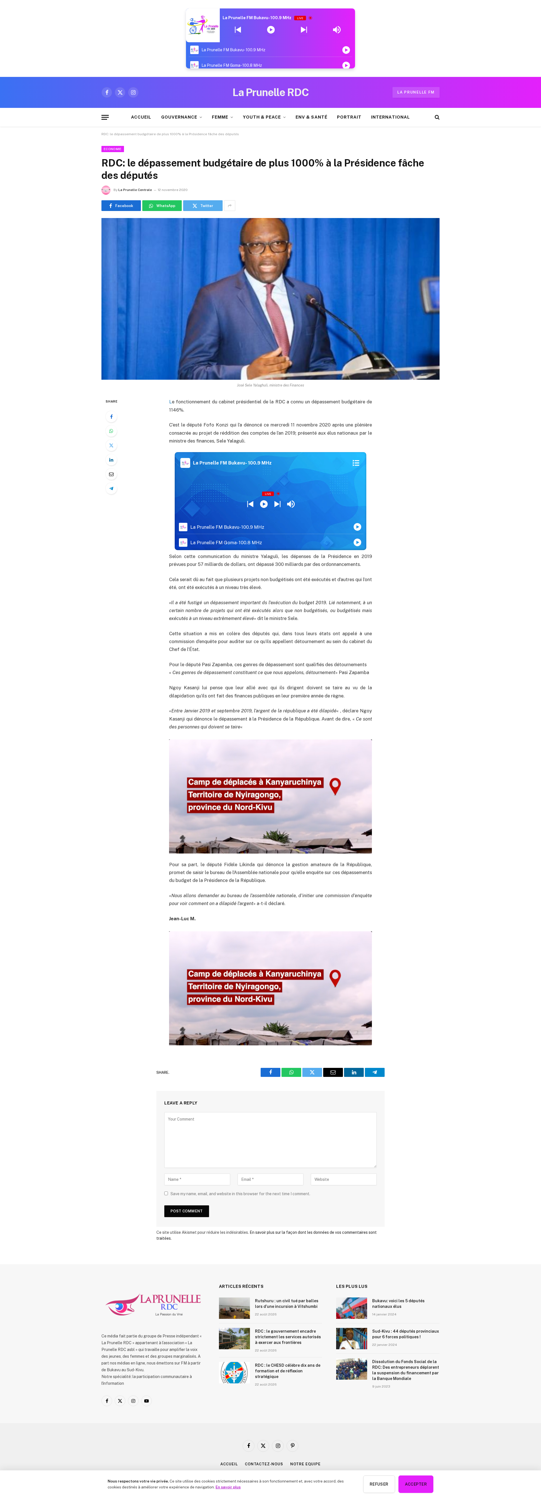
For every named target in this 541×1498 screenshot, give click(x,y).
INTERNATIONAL (390, 117)
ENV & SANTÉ (311, 117)
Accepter (416, 1484)
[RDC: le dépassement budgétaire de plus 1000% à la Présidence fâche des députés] (270, 299)
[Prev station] (304, 30)
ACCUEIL (141, 117)
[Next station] (238, 30)
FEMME (220, 117)
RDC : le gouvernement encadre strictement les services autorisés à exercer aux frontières (288, 1337)
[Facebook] (111, 416)
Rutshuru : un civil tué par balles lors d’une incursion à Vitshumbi (286, 1304)
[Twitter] (111, 445)
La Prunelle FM (416, 92)
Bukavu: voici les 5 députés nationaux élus (398, 1304)
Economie (113, 149)
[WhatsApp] (111, 431)
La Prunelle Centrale (135, 190)
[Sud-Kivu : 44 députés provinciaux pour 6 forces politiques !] (351, 1338)
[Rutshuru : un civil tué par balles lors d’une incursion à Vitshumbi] (234, 1308)
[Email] (111, 474)
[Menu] (105, 117)
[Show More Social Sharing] (229, 205)
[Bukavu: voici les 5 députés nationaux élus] (351, 1308)
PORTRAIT (349, 117)
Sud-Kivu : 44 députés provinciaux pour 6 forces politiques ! (405, 1334)
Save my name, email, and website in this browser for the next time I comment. (240, 1194)
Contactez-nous (264, 1464)
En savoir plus (228, 1487)
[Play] (271, 30)
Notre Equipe (305, 1464)
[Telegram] (111, 488)
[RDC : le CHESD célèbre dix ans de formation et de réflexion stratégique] (234, 1372)
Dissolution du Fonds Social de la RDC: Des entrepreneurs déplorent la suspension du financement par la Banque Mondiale (405, 1370)
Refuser (379, 1484)
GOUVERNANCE (179, 117)
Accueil (229, 1464)
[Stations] (356, 463)
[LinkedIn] (111, 459)
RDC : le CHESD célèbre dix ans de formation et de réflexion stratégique (287, 1371)
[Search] (437, 117)
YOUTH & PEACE (262, 117)
